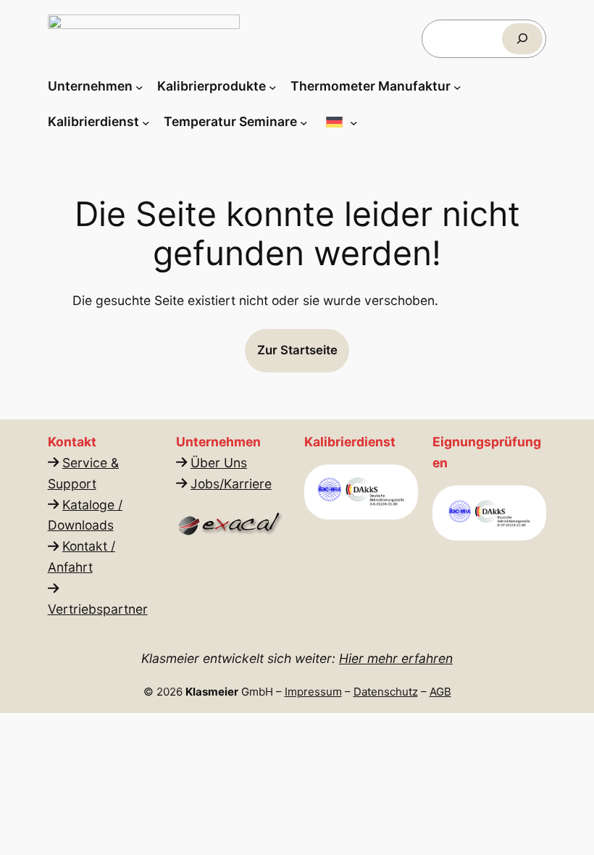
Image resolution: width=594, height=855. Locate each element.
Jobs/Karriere (231, 483)
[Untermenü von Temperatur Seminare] (304, 122)
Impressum (313, 691)
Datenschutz (386, 691)
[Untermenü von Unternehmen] (139, 87)
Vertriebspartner (98, 609)
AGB (440, 691)
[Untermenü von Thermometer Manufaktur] (457, 87)
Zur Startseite (297, 350)
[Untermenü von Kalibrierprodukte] (273, 87)
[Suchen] (522, 38)
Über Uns (219, 462)
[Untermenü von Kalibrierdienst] (146, 122)
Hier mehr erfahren (396, 658)
